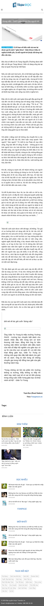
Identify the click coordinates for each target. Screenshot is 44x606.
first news (5, 576)
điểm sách (29, 582)
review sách (34, 576)
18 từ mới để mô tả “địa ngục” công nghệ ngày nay (24, 501)
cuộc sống (32, 588)
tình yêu (4, 585)
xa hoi (11, 591)
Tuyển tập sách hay (8, 579)
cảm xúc (4, 591)
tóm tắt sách (20, 582)
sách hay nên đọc (15, 576)
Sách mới (26, 576)
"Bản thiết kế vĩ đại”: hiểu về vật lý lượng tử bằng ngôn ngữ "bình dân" (11, 463)
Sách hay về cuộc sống (9, 588)
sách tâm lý (27, 579)
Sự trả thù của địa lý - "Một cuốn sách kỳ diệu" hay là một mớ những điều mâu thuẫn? (11, 441)
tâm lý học (38, 582)
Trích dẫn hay (34, 585)
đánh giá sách (23, 585)
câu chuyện (12, 585)
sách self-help (22, 588)
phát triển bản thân (7, 582)
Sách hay (18, 579)
